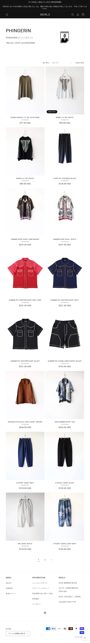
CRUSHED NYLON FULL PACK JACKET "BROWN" (25, 422)
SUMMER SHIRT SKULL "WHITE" (65, 239)
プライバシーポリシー (40, 588)
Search (8, 583)
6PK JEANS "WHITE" (25, 544)
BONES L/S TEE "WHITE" (65, 117)
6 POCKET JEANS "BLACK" (64, 483)
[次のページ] (51, 559)
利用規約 (9, 588)
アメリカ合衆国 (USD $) (16, 633)
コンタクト (36, 604)
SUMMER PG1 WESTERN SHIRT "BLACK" (25, 361)
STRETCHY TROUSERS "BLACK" (64, 178)
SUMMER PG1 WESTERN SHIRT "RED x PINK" (25, 300)
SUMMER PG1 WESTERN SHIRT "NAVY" (65, 300)
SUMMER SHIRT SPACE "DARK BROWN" (25, 239)
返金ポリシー (11, 593)
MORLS (82, 637)
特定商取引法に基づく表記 (42, 593)
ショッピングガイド (40, 583)
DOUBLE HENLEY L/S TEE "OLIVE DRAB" (25, 117)
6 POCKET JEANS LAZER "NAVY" (65, 544)
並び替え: (46, 63)
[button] (7, 14)
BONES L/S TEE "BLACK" (25, 178)
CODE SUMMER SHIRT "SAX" (64, 422)
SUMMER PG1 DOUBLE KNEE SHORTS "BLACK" (65, 361)
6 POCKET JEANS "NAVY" (25, 483)
